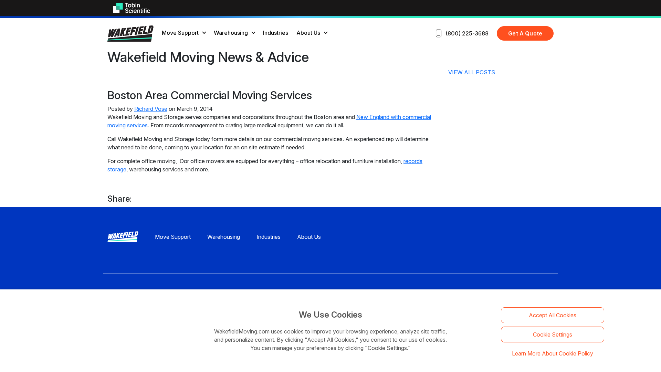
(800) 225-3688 (467, 33)
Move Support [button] (180, 32)
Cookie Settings (552, 334)
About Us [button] (308, 32)
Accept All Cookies (552, 315)
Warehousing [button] (231, 32)
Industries (275, 32)
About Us (309, 236)
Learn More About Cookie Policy (552, 353)
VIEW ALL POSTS (471, 72)
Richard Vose (150, 108)
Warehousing (223, 236)
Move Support (173, 236)
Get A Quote (525, 33)
